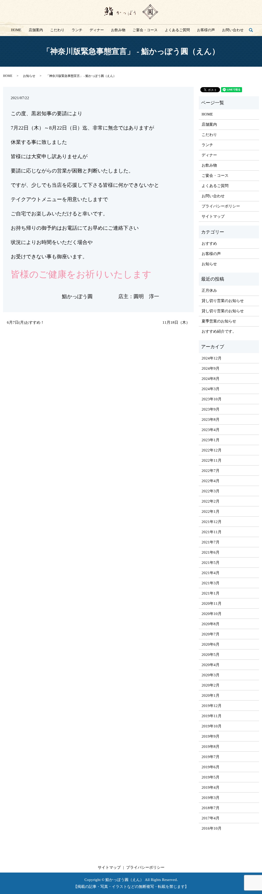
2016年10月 (212, 828)
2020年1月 (211, 695)
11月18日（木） (176, 322)
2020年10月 (212, 614)
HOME (16, 30)
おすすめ (209, 243)
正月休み (209, 290)
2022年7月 (211, 471)
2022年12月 (212, 450)
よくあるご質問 (177, 30)
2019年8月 (211, 747)
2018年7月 (211, 808)
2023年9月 (211, 409)
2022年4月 (211, 481)
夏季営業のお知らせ (219, 321)
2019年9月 (211, 736)
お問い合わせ (233, 30)
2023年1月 (211, 440)
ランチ (77, 30)
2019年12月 (212, 706)
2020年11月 (212, 603)
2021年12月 (212, 522)
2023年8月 (211, 419)
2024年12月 (212, 358)
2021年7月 (211, 542)
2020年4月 (211, 665)
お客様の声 (206, 30)
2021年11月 (212, 532)
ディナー (97, 30)
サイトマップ (213, 216)
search (253, 30)
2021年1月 (211, 593)
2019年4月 (211, 787)
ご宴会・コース (145, 30)
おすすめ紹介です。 (219, 331)
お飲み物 (118, 30)
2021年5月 (211, 563)
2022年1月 (211, 511)
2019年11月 (212, 716)
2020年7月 (211, 634)
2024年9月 (211, 368)
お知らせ (29, 76)
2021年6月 (211, 552)
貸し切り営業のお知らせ (223, 301)
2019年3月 (211, 798)
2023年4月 (211, 430)
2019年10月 (212, 726)
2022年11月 (212, 460)
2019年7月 (211, 757)
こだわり (57, 30)
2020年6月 (211, 644)
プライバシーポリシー (221, 206)
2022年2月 (211, 501)
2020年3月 (211, 675)
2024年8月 (211, 379)
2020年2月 (211, 685)
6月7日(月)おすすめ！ (25, 322)
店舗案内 (36, 30)
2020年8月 (211, 624)
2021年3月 (211, 583)
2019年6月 (211, 767)
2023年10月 (212, 399)
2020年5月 (211, 655)
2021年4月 (211, 573)
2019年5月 (211, 777)
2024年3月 (211, 389)
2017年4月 (211, 818)
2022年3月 (211, 491)
